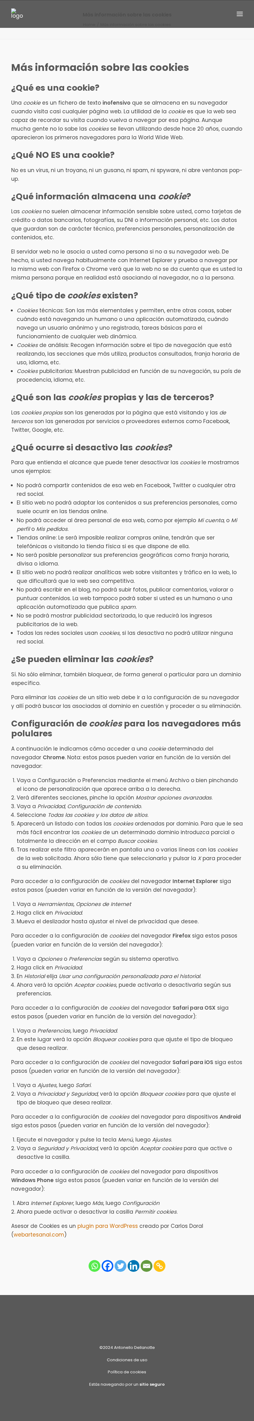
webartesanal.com (39, 1234)
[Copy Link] (159, 1266)
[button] (240, 14)
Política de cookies (127, 1372)
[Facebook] (107, 1266)
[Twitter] (120, 1266)
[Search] (221, 14)
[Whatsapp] (94, 1266)
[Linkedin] (133, 1266)
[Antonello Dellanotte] (17, 13)
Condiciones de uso (127, 1360)
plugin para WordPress (107, 1226)
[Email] (146, 1266)
